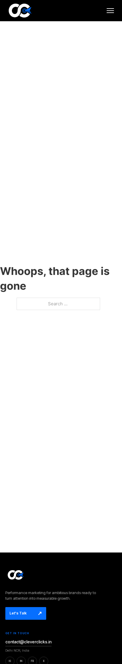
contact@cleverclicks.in (28, 641)
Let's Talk (25, 613)
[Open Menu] (110, 10)
